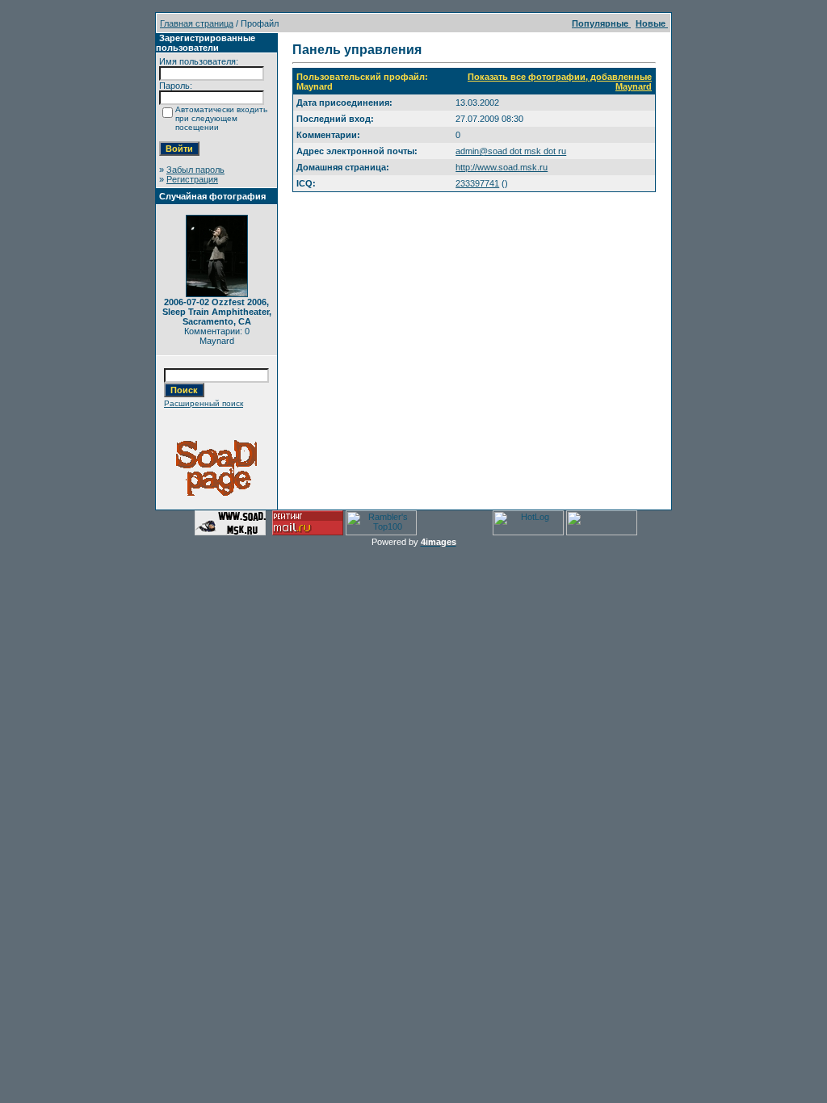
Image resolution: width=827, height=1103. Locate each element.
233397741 (477, 183)
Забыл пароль (195, 169)
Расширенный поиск (203, 403)
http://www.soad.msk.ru (501, 167)
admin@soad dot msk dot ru (510, 151)
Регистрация (192, 179)
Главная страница (196, 23)
